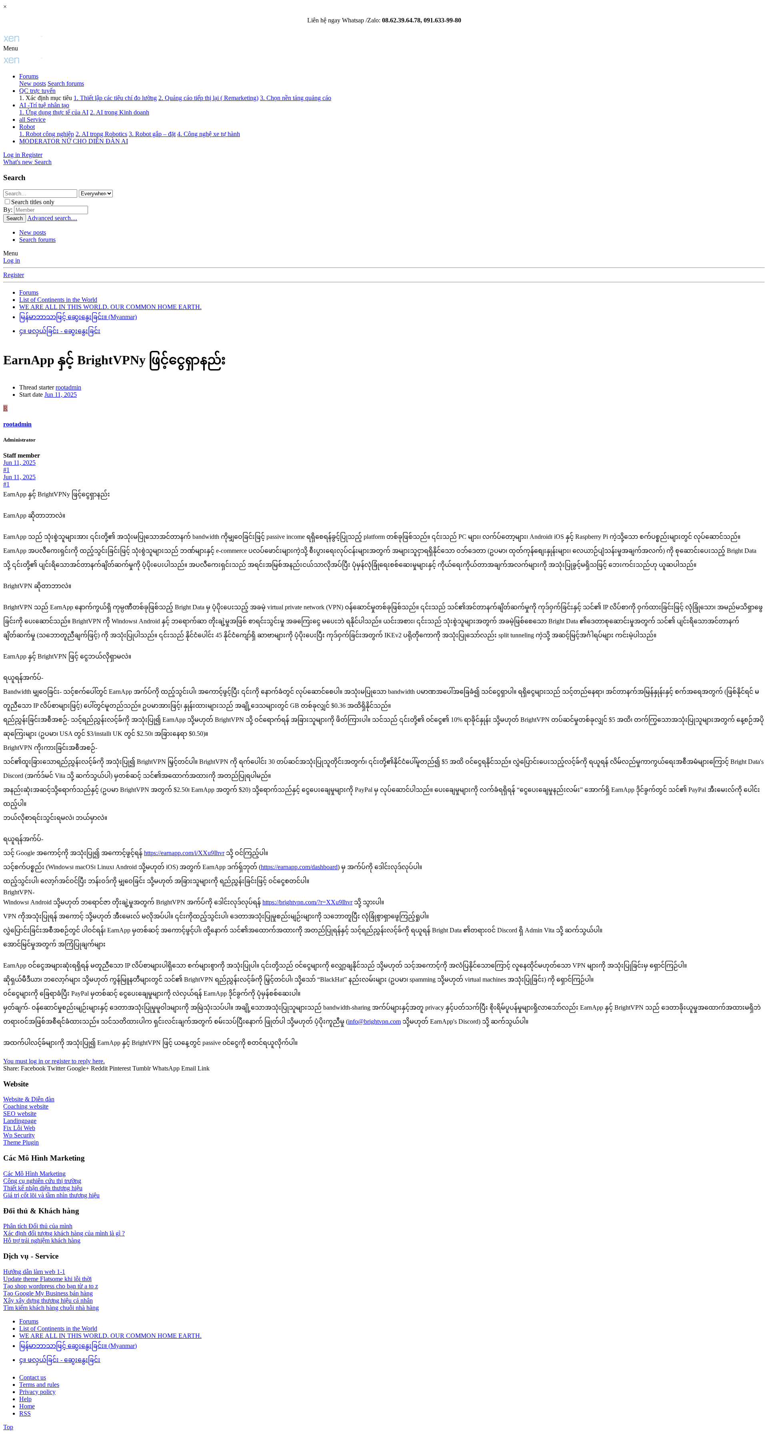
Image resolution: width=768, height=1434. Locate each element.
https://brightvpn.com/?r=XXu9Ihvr (307, 902)
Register (13, 274)
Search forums (66, 83)
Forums (28, 76)
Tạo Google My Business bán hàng (48, 1293)
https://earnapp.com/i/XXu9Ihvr (184, 853)
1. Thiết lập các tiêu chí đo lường (115, 97)
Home (27, 1406)
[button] (10, 48)
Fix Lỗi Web (19, 1128)
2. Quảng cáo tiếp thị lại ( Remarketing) (208, 97)
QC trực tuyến (37, 90)
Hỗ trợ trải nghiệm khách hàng (41, 1240)
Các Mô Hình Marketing (34, 1173)
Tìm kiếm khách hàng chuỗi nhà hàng (51, 1307)
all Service (32, 119)
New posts (32, 83)
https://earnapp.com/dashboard (299, 867)
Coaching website (25, 1106)
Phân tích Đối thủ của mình (37, 1226)
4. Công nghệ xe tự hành (208, 134)
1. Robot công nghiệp (46, 134)
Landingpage (19, 1120)
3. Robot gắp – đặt (152, 134)
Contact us (32, 1377)
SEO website (19, 1113)
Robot (27, 126)
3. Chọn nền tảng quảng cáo (295, 97)
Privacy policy (37, 1391)
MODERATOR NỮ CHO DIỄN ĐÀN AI (73, 141)
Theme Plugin (21, 1142)
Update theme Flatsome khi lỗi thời (47, 1278)
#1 (6, 469)
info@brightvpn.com (374, 1021)
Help (25, 1399)
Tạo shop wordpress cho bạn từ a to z (50, 1286)
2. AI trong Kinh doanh (119, 112)
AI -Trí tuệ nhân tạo (44, 105)
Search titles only (32, 202)
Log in (11, 260)
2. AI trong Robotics (101, 134)
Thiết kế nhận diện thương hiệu (42, 1188)
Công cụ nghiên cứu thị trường (42, 1180)
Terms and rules (39, 1384)
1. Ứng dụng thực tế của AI (53, 112)
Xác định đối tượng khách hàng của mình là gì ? (64, 1233)
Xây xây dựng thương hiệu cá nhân (48, 1300)
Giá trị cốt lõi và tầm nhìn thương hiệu (51, 1195)
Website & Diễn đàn (28, 1099)
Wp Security (19, 1135)
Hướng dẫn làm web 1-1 (34, 1271)
